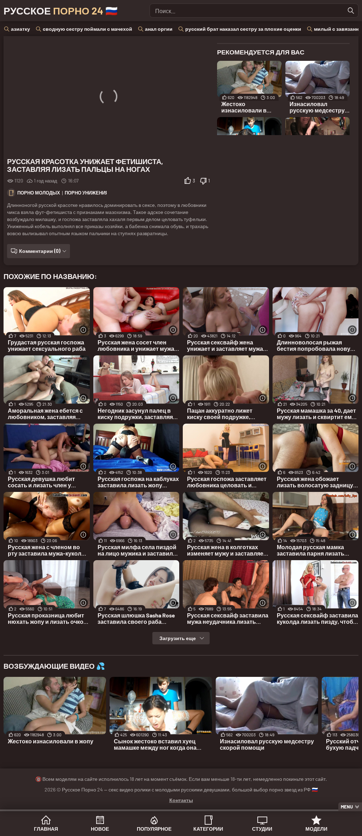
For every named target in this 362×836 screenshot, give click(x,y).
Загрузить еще (177, 638)
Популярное (154, 829)
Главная (46, 829)
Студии (262, 829)
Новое (100, 829)
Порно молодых (38, 192)
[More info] (83, 329)
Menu (347, 806)
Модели (316, 829)
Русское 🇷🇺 (61, 11)
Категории (208, 829)
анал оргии (159, 29)
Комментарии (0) (39, 251)
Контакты (181, 800)
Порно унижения (87, 192)
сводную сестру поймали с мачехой (87, 29)
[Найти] (351, 10)
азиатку (20, 29)
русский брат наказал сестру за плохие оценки (243, 29)
